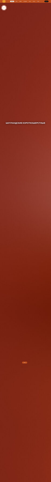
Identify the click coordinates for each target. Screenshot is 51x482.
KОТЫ (16, 1)
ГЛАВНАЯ (12, 1)
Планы (30, 1)
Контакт (34, 1)
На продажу (25, 1)
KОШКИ (20, 1)
